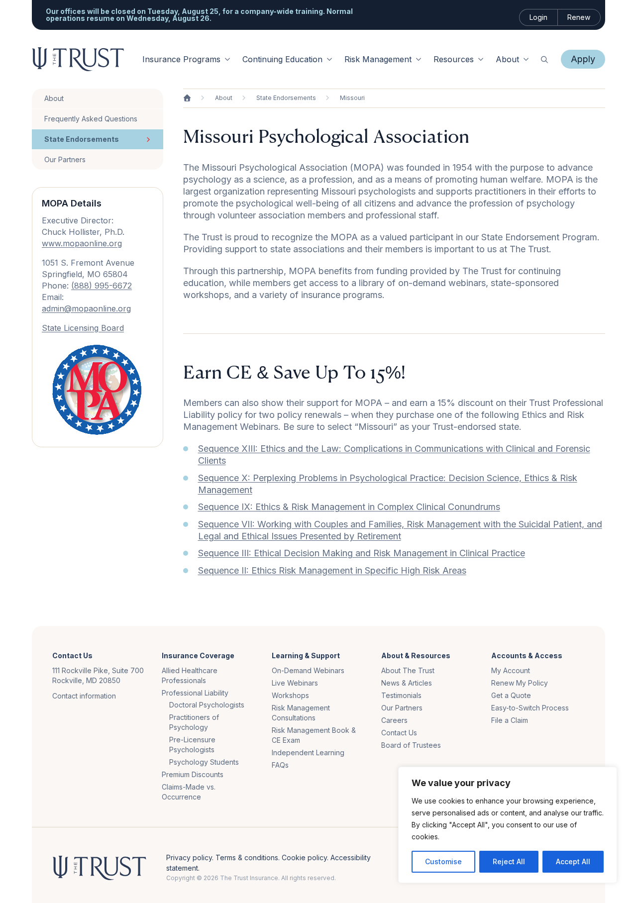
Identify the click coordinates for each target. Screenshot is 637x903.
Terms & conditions (246, 857)
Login (538, 17)
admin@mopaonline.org (86, 308)
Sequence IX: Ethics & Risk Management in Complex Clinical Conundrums (349, 507)
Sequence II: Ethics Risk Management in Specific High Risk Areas (332, 570)
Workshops (290, 695)
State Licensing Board (83, 328)
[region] (507, 825)
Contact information (84, 696)
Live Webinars (295, 683)
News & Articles (406, 683)
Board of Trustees (411, 745)
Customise (443, 861)
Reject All (509, 861)
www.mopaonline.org (82, 243)
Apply (583, 59)
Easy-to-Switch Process (530, 707)
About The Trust (407, 670)
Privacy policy (189, 857)
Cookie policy (304, 857)
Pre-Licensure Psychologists (192, 744)
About (54, 98)
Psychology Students (204, 762)
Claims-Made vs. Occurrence (188, 792)
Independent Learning (308, 752)
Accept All (573, 861)
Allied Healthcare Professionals (189, 675)
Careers (394, 720)
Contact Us (399, 732)
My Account (510, 670)
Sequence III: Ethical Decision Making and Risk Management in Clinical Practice (361, 553)
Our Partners (65, 159)
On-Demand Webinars (308, 670)
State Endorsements (81, 139)
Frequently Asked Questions (90, 118)
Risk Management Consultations (301, 712)
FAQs (280, 765)
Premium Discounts (192, 774)
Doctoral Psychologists (206, 705)
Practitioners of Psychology (194, 722)
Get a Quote (511, 695)
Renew (578, 17)
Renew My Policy (519, 683)
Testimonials (401, 695)
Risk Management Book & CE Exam (314, 735)
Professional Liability (195, 693)
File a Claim (509, 720)
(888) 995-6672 (101, 286)
